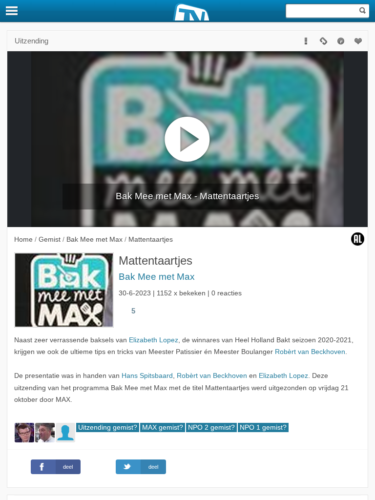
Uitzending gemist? (107, 427)
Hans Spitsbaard (147, 375)
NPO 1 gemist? (263, 427)
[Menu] (12, 11)
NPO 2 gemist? (211, 427)
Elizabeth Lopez (153, 340)
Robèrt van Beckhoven (310, 351)
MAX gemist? (162, 427)
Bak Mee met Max (157, 276)
